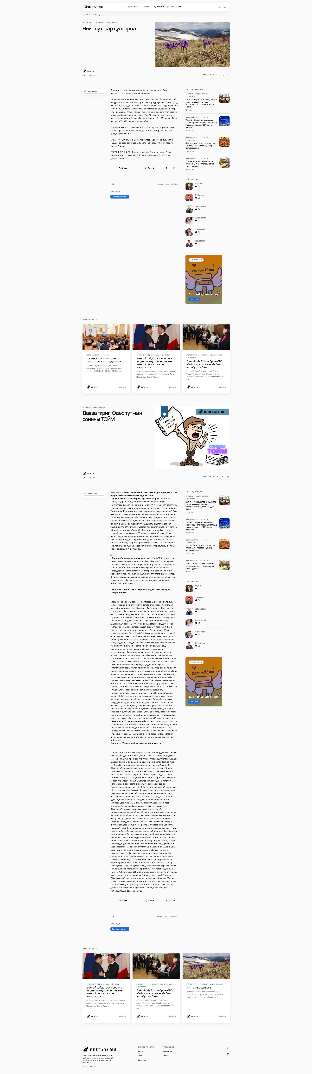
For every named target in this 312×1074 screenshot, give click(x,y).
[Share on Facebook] (217, 75)
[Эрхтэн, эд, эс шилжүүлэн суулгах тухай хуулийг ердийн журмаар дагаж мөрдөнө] (224, 142)
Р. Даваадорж (200, 229)
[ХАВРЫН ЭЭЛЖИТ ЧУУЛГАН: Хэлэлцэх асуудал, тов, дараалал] (106, 337)
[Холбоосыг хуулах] (227, 75)
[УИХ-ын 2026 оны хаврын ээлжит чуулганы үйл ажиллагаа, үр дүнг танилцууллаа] (224, 162)
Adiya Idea (199, 183)
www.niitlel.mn (117, 492)
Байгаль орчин (88, 22)
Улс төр (192, 96)
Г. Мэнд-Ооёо (200, 206)
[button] (219, 7)
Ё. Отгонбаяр (200, 240)
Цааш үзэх (194, 299)
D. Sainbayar (199, 195)
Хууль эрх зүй (192, 140)
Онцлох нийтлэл (112, 22)
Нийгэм (90, 15)
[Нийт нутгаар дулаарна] (206, 993)
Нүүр (84, 15)
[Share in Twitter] (222, 75)
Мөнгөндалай (200, 218)
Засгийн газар (191, 355)
